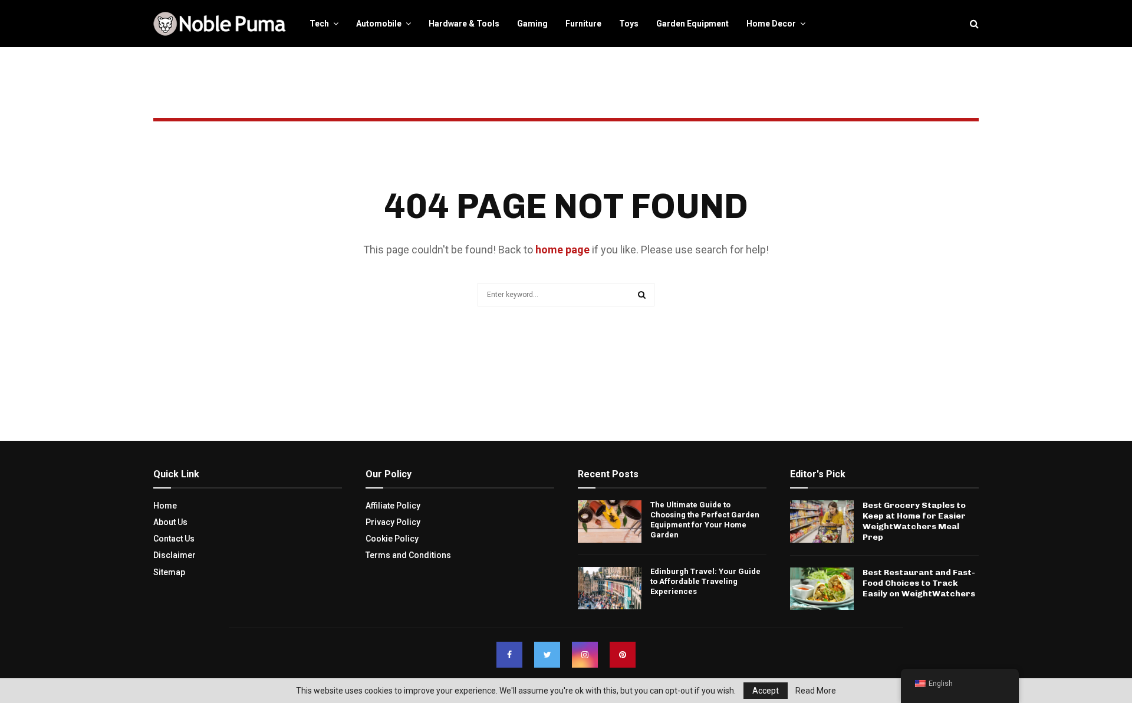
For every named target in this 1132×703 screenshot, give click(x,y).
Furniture (583, 23)
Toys (629, 23)
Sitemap (169, 572)
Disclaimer (174, 555)
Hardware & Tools (464, 23)
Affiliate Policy (393, 505)
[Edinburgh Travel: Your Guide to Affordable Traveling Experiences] (609, 588)
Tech (319, 23)
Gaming (532, 23)
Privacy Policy (393, 522)
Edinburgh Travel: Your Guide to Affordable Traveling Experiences (705, 581)
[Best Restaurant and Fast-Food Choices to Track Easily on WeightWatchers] (822, 588)
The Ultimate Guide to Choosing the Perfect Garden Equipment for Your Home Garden (704, 519)
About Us (170, 522)
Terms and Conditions (408, 555)
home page (562, 249)
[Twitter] (547, 655)
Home (165, 505)
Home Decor (771, 23)
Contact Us (174, 538)
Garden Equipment (692, 23)
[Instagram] (585, 655)
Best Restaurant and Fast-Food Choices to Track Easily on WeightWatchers (919, 583)
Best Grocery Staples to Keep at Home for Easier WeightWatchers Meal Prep (914, 521)
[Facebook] (509, 655)
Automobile (379, 23)
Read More (815, 691)
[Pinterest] (623, 655)
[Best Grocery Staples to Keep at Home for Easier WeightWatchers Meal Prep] (822, 521)
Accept (765, 690)
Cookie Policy (392, 538)
